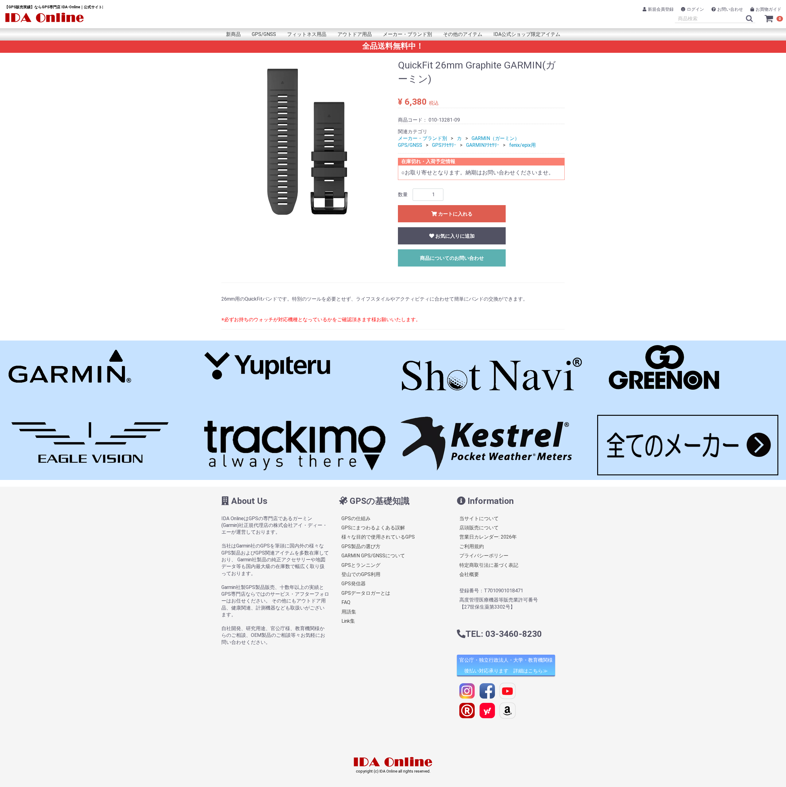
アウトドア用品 (354, 34)
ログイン (695, 9)
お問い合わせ (730, 9)
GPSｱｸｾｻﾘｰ (444, 145)
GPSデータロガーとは (365, 593)
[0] (769, 18)
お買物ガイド (768, 9)
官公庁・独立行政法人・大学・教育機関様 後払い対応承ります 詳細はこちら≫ (506, 665)
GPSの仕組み (356, 518)
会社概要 (469, 574)
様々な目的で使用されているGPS (378, 537)
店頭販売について (479, 528)
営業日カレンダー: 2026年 (488, 537)
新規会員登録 (661, 9)
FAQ (345, 603)
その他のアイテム (462, 34)
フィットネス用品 (306, 34)
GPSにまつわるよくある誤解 (373, 528)
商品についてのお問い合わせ (452, 258)
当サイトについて (479, 518)
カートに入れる (455, 214)
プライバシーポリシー (483, 556)
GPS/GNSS (264, 34)
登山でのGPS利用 (360, 574)
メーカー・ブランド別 (407, 34)
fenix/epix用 (522, 145)
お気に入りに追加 (454, 236)
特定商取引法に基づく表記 (488, 565)
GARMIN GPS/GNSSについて (373, 556)
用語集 (348, 612)
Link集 (348, 621)
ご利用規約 (471, 546)
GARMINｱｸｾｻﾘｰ (482, 145)
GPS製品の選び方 (360, 546)
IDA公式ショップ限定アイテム (526, 34)
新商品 (233, 34)
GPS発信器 (353, 584)
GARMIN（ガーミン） (495, 138)
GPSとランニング (360, 565)
